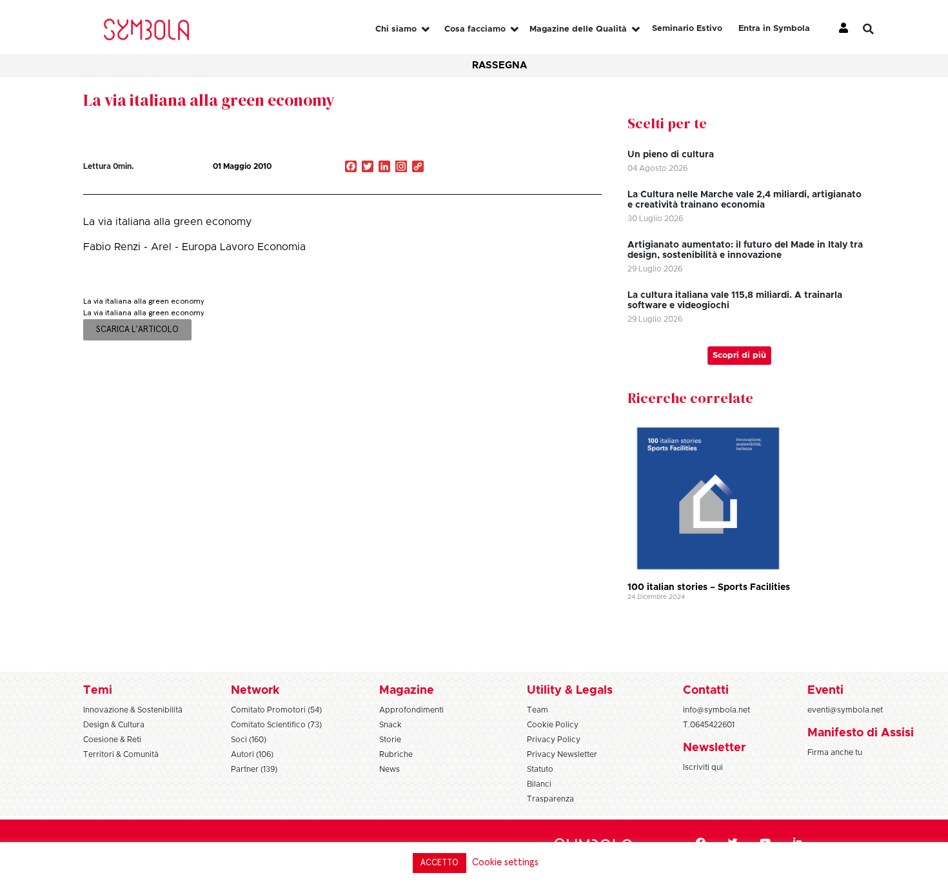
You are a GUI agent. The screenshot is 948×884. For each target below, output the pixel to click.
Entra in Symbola (774, 29)
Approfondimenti (411, 710)
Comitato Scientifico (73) (276, 725)
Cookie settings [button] (505, 862)
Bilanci (539, 784)
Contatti (706, 690)
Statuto (540, 769)
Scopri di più (739, 355)
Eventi (825, 690)
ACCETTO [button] (439, 863)
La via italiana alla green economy (209, 100)
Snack (390, 725)
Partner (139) (254, 769)
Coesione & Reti (112, 739)
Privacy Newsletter (562, 754)
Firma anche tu (834, 752)
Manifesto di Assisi (860, 733)
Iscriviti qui (703, 767)
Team (537, 710)
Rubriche (396, 754)
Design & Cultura (113, 725)
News (389, 769)
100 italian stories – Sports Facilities (708, 587)
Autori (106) (252, 754)
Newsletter (714, 748)
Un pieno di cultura (670, 154)
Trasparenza (550, 799)
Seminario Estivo (687, 29)
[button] (878, 29)
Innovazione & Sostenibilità (133, 710)
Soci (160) (248, 739)
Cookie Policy (552, 725)
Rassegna (499, 65)
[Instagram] (401, 168)
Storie (390, 739)
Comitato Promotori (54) (276, 710)
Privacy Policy (553, 739)
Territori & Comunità (121, 754)
